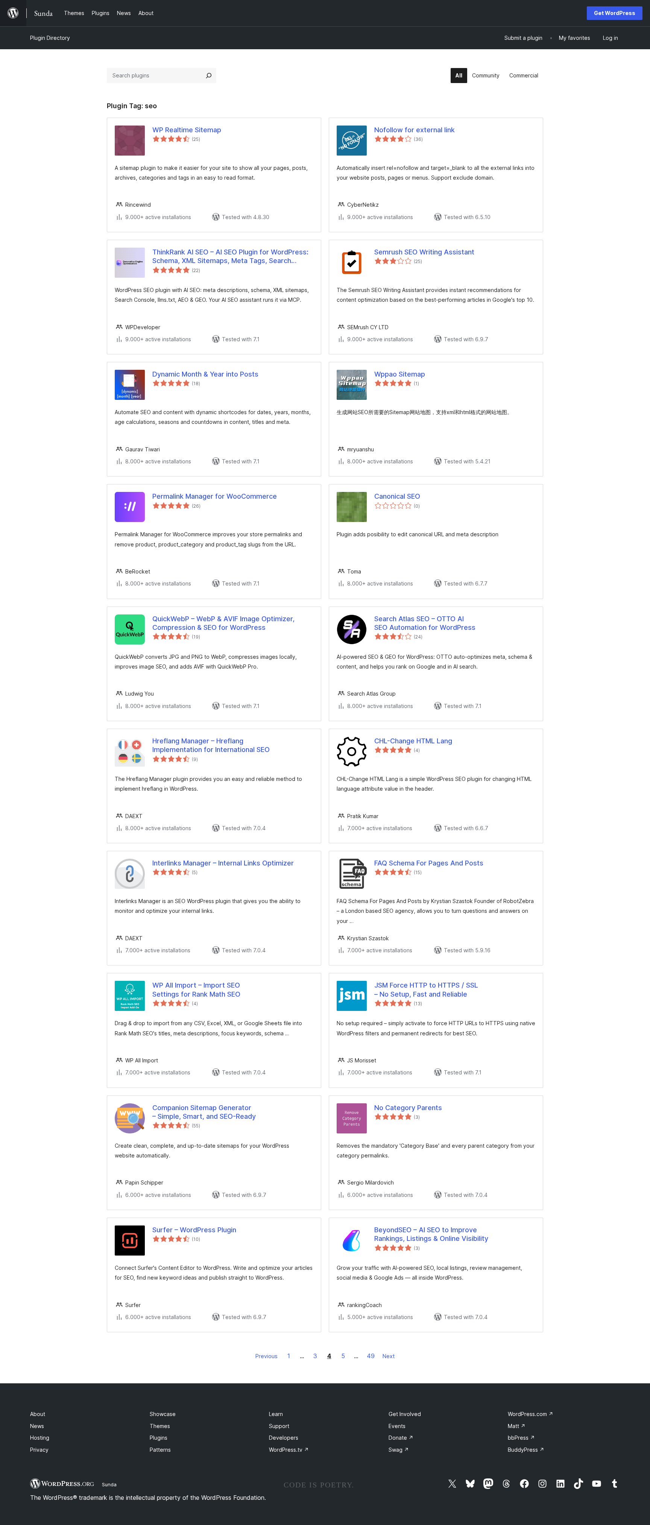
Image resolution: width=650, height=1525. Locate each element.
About (37, 1414)
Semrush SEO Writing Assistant (424, 252)
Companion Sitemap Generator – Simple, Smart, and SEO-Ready (204, 1112)
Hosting (39, 1437)
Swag (399, 1449)
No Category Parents (408, 1108)
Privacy (39, 1449)
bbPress (521, 1437)
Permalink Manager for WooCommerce (214, 496)
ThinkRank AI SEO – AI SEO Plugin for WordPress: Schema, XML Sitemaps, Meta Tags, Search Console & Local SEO (230, 256)
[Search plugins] (208, 75)
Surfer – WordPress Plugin (194, 1230)
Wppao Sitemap (399, 374)
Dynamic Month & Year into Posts (205, 374)
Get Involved (405, 1414)
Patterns (160, 1449)
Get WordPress (614, 13)
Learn (276, 1414)
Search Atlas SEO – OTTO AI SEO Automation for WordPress (424, 623)
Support (279, 1426)
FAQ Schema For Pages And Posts (428, 863)
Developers (283, 1437)
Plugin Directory (50, 38)
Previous (266, 1356)
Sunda (109, 1484)
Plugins (158, 1437)
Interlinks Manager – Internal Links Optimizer (223, 863)
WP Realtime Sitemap (186, 130)
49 (371, 1356)
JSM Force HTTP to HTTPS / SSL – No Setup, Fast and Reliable (426, 989)
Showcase (163, 1414)
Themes (160, 1426)
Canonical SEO (397, 496)
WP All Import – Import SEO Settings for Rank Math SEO (196, 989)
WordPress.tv (289, 1449)
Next (389, 1356)
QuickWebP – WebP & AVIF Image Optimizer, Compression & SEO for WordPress (223, 623)
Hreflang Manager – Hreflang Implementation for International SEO (211, 745)
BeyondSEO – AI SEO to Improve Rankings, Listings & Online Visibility (431, 1234)
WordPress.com (530, 1414)
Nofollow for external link (414, 130)
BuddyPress (526, 1449)
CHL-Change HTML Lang (413, 741)
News (37, 1426)
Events (397, 1426)
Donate (401, 1437)
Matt (516, 1426)
